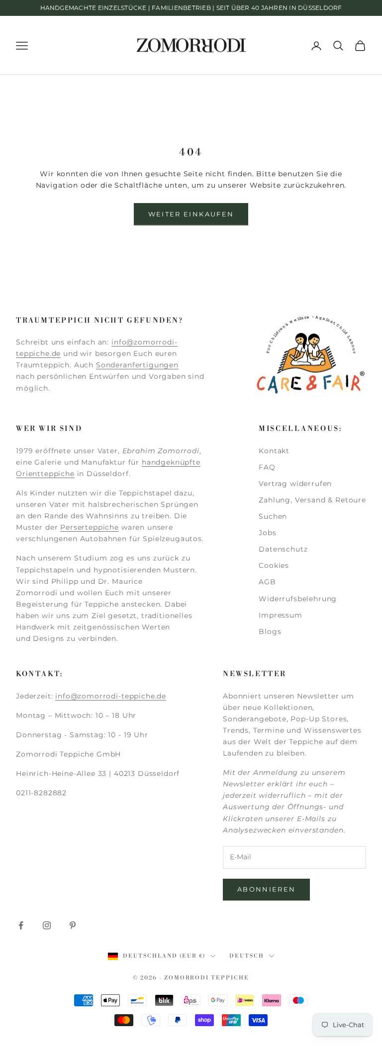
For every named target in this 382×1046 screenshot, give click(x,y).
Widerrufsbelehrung (298, 598)
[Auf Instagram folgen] (47, 925)
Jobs (267, 532)
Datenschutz (283, 549)
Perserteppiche (89, 527)
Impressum (280, 615)
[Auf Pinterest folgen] (73, 925)
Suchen (273, 516)
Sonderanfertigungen (137, 364)
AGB (267, 581)
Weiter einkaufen (191, 214)
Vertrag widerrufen (295, 483)
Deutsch (246, 956)
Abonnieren (266, 889)
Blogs (270, 631)
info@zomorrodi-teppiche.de (110, 696)
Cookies (274, 565)
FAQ (267, 467)
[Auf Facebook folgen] (21, 925)
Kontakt (274, 450)
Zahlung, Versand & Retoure (312, 499)
